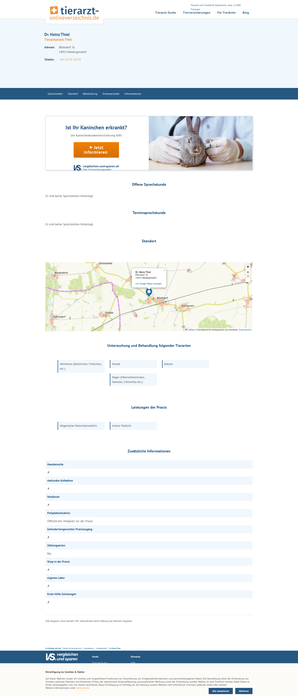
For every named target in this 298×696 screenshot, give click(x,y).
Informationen (132, 93)
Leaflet (190, 329)
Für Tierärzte (226, 12)
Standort (73, 93)
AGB (133, 662)
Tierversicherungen (196, 12)
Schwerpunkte (110, 93)
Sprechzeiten (55, 93)
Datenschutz (82, 687)
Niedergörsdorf (101, 648)
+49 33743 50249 (70, 59)
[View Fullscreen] (247, 279)
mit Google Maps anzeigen (148, 283)
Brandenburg (88, 648)
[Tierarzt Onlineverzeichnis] (74, 20)
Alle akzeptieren (220, 691)
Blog (246, 12)
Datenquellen (245, 329)
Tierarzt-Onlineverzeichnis (71, 648)
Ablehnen (244, 691)
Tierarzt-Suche (165, 12)
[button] (149, 292)
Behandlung (90, 93)
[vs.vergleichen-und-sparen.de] (62, 660)
